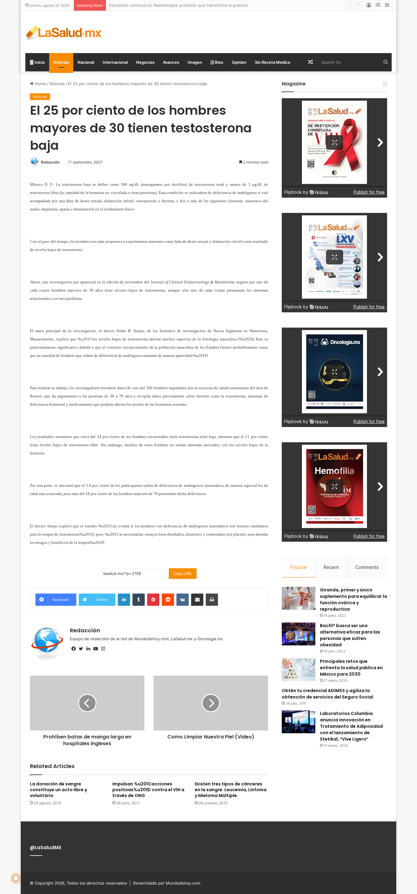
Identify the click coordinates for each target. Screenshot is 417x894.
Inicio (39, 62)
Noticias (61, 62)
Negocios (145, 62)
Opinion (239, 62)
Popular (298, 567)
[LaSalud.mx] (64, 32)
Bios (218, 62)
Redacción (50, 162)
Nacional (86, 62)
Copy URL (182, 573)
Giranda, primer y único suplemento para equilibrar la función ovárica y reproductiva (353, 599)
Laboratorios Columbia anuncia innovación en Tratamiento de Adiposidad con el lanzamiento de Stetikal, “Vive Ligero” (351, 726)
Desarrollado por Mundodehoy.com (166, 883)
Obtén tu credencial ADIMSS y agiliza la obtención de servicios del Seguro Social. (328, 694)
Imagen (195, 62)
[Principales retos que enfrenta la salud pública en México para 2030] (298, 669)
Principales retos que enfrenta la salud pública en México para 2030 (351, 667)
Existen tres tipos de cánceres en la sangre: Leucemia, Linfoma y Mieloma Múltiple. (231, 790)
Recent (331, 567)
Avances (171, 62)
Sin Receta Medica (272, 62)
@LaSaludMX (45, 847)
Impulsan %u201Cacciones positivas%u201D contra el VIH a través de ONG (148, 790)
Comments (367, 567)
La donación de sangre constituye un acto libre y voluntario (58, 790)
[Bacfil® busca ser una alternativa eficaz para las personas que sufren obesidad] (298, 634)
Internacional (115, 62)
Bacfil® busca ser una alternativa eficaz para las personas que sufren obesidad (350, 635)
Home (40, 83)
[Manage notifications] (16, 878)
